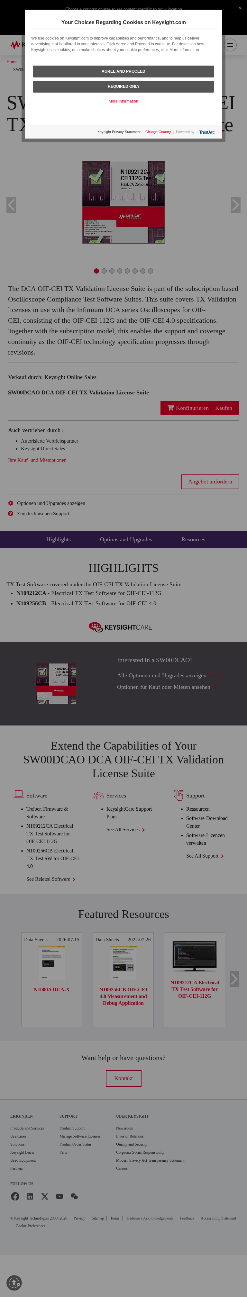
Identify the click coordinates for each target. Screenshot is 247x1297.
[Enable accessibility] (14, 1283)
